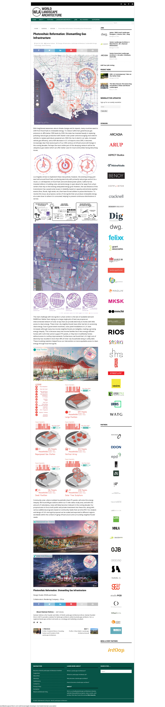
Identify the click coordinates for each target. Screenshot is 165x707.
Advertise (36, 678)
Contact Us (36, 684)
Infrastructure (67, 43)
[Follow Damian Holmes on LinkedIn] (40, 622)
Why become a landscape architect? (77, 678)
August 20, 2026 (115, 78)
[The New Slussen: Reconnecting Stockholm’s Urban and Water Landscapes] (104, 86)
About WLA (36, 676)
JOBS (75, 19)
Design (60, 43)
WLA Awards (84, 19)
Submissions (37, 681)
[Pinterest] (132, 4)
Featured (50, 19)
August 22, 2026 (115, 36)
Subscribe (104, 111)
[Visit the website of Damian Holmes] (34, 622)
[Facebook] (128, 4)
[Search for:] (122, 23)
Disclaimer (36, 689)
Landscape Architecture (78, 43)
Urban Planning (46, 45)
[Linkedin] (125, 4)
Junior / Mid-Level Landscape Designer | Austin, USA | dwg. (120, 33)
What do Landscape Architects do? (77, 674)
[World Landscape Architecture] (47, 17)
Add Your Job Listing (107, 65)
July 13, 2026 (114, 89)
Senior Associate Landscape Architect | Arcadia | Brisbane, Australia (120, 55)
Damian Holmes (50, 43)
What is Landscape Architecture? (76, 671)
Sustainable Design (91, 43)
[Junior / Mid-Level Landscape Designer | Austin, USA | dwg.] (104, 34)
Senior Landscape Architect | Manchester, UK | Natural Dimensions (120, 43)
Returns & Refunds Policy (40, 692)
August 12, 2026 (115, 47)
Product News (106, 70)
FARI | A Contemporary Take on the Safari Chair (120, 75)
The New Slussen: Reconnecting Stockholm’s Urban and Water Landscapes (121, 85)
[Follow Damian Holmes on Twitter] (36, 622)
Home (34, 19)
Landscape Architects (63, 19)
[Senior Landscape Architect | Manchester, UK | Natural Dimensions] (104, 44)
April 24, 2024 (39, 43)
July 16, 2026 (114, 59)
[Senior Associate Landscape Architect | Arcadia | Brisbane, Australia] (104, 55)
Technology (37, 45)
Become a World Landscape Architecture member (47, 670)
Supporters (96, 19)
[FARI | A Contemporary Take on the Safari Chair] (104, 76)
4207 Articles (60, 612)
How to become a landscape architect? (78, 682)
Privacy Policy (37, 686)
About (41, 19)
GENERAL (44, 28)
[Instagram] (121, 4)
